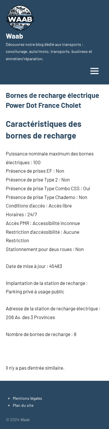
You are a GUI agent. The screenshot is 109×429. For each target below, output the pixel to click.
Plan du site (23, 405)
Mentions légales (27, 398)
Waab (14, 36)
